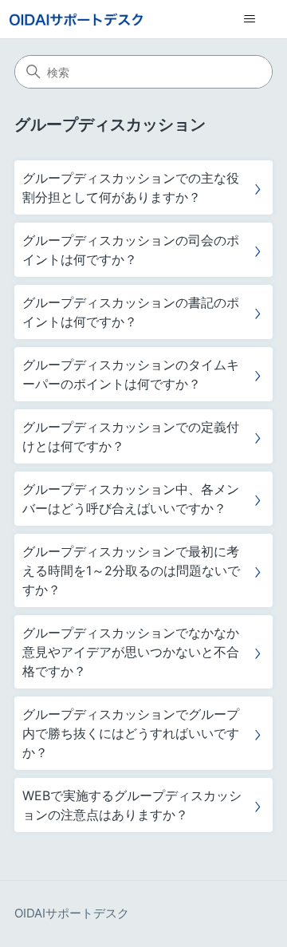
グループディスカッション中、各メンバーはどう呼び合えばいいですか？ (130, 498)
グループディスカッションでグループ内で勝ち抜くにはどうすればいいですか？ (130, 733)
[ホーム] (76, 19)
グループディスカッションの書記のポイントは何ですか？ (130, 311)
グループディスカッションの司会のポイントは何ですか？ (130, 249)
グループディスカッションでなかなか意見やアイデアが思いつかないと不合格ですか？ (130, 652)
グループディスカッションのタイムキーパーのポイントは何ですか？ (130, 374)
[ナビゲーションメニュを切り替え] (249, 19)
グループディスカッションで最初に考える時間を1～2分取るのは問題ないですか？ (131, 570)
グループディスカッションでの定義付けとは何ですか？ (130, 436)
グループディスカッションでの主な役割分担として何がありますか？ (130, 187)
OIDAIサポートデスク (71, 913)
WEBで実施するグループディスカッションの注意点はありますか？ (132, 805)
